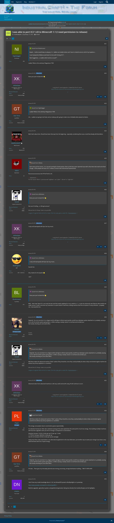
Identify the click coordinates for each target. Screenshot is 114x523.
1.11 (80, 24)
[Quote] (105, 66)
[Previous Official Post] (98, 97)
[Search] (107, 2)
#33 (105, 410)
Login (95, 2)
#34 (105, 451)
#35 (105, 479)
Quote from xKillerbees (38, 194)
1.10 (77, 24)
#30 (105, 317)
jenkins (63, 22)
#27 (105, 223)
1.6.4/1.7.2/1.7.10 (62, 24)
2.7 (45, 24)
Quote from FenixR (37, 415)
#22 (105, 73)
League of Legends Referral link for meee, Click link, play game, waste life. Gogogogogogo (52, 213)
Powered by (57, 520)
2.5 (40, 24)
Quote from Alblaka (37, 163)
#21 (105, 43)
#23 (105, 103)
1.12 (84, 24)
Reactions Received (13, 91)
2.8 (48, 24)
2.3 (37, 24)
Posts (10, 61)
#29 (105, 287)
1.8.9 (69, 24)
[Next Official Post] (100, 97)
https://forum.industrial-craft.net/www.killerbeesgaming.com (67, 89)
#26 (105, 189)
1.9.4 (73, 24)
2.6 (43, 24)
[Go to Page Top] (111, 520)
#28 (105, 253)
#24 (105, 131)
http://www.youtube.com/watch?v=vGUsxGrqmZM (42, 485)
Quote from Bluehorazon (38, 48)
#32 (105, 380)
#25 (105, 158)
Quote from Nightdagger (38, 108)
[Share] (106, 38)
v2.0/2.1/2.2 (32, 24)
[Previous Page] (7, 38)
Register (101, 2)
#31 (105, 344)
